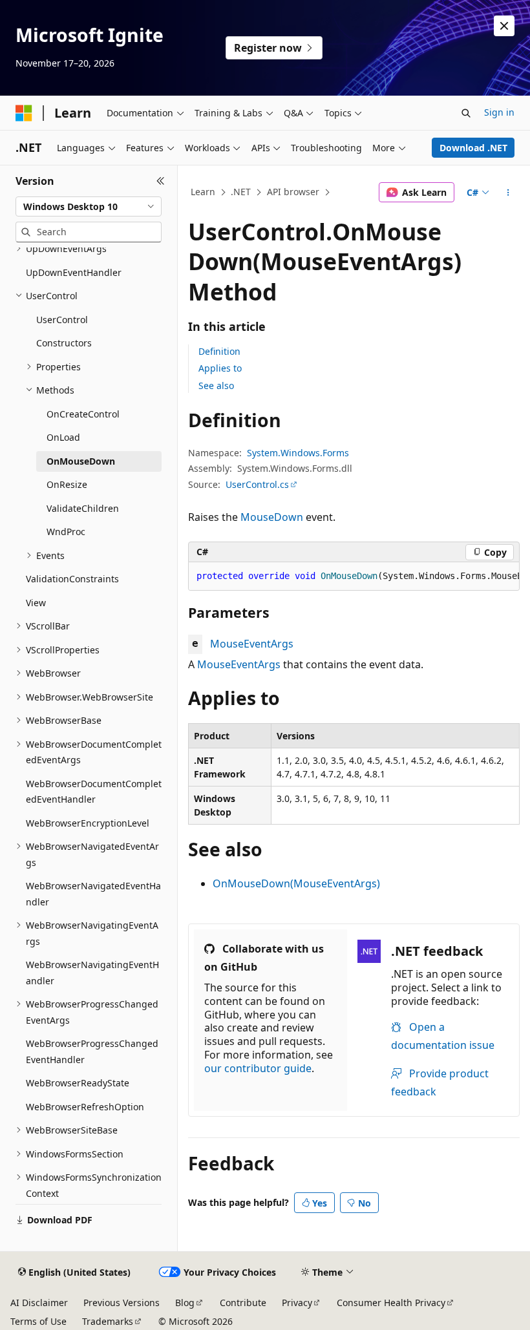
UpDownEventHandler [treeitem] (74, 272)
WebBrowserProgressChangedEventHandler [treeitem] (92, 1051)
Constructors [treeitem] (64, 343)
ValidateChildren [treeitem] (83, 508)
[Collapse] (160, 181)
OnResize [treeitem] (67, 484)
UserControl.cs (257, 484)
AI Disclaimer (39, 1302)
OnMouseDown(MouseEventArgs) (296, 883)
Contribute (243, 1302)
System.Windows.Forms (298, 453)
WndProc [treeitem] (66, 531)
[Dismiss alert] (504, 26)
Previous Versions (121, 1302)
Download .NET (473, 148)
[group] (354, 576)
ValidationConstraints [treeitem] (72, 579)
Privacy (297, 1302)
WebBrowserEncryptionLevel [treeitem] (87, 823)
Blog (185, 1302)
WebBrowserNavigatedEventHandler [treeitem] (93, 894)
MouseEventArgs (251, 644)
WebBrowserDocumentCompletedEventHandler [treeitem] (94, 791)
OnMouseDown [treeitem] (81, 461)
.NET (241, 191)
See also (216, 385)
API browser (293, 191)
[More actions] (508, 192)
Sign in (499, 112)
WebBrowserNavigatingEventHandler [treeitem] (92, 972)
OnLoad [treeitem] (63, 437)
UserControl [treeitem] (62, 319)
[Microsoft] (24, 113)
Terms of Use (38, 1321)
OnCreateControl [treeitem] (83, 414)
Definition (219, 351)
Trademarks (107, 1321)
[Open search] (466, 113)
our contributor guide (258, 1068)
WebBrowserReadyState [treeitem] (77, 1083)
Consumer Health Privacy (391, 1302)
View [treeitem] (36, 602)
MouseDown (271, 517)
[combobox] (89, 206)
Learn (203, 191)
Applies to (220, 368)
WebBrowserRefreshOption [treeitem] (85, 1107)
